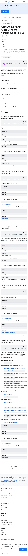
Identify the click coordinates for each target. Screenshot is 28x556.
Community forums (5, 503)
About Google (4, 544)
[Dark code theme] (23, 62)
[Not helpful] (11, 20)
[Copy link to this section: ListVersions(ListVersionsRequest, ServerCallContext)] (10, 287)
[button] (14, 88)
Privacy (9, 544)
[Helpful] (9, 20)
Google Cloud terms (22, 544)
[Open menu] (2, 1)
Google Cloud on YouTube (6, 537)
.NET (19, 6)
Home (2, 15)
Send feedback (6, 23)
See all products (4, 490)
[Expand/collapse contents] (8, 40)
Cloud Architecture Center (6, 522)
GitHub (2, 515)
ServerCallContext (6, 149)
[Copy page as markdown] (7, 36)
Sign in (24, 1)
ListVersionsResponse (9, 332)
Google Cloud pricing (5, 493)
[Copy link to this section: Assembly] (9, 103)
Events (2, 532)
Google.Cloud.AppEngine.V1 (7, 98)
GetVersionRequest (6, 255)
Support (3, 505)
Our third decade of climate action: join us (11, 546)
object (2, 84)
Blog (2, 530)
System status (4, 509)
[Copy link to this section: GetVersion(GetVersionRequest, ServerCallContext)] (10, 229)
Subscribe (23, 549)
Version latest (6, 57)
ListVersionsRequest (7, 311)
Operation (6, 163)
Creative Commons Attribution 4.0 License (13, 477)
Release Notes (4, 507)
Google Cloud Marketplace (6, 495)
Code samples (4, 520)
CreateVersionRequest (7, 141)
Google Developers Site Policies (10, 480)
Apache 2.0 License (17, 478)
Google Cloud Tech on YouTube (7, 539)
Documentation (8, 15)
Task (3, 163)
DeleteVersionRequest (7, 197)
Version (6, 277)
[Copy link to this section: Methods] (9, 112)
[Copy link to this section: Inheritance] (10, 80)
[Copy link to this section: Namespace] (11, 94)
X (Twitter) (3, 534)
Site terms (15, 544)
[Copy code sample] (25, 62)
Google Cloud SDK (9, 6)
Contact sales (4, 497)
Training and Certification (6, 524)
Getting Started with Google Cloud (8, 518)
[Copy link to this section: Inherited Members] (18, 89)
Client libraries (10, 8)
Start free (5, 11)
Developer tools (16, 15)
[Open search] (18, 1)
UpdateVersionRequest (7, 436)
